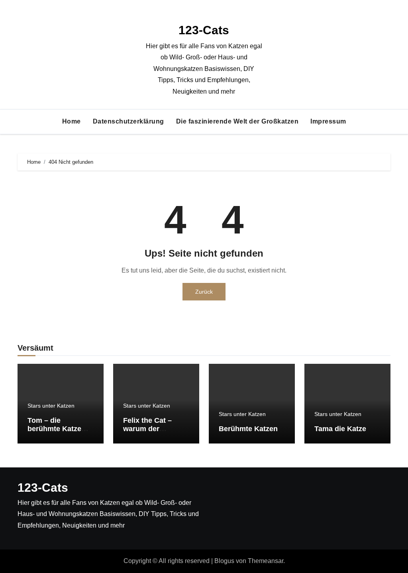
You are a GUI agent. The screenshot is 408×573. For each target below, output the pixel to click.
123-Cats (203, 30)
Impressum (328, 121)
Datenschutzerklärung (128, 121)
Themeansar (265, 560)
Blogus (224, 560)
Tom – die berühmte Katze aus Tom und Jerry (59, 429)
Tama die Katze (340, 429)
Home (71, 121)
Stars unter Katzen (51, 405)
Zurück (204, 291)
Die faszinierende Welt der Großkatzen (237, 121)
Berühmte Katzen (248, 429)
